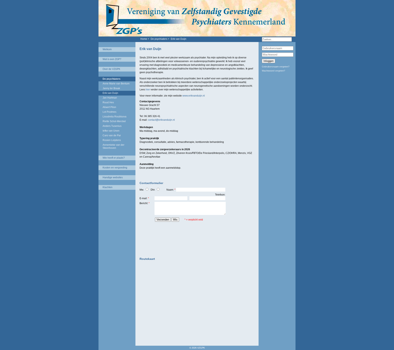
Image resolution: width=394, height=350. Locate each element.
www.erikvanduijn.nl (193, 95)
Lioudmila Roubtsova (114, 116)
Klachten (107, 187)
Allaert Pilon (109, 107)
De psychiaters (111, 78)
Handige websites (113, 177)
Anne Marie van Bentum (116, 83)
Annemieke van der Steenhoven (113, 146)
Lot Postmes (109, 111)
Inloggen (268, 60)
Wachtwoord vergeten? (273, 70)
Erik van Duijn (110, 93)
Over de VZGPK (111, 69)
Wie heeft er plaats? (114, 157)
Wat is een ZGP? (112, 59)
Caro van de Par (112, 135)
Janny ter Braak (111, 88)
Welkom (107, 49)
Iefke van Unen (111, 130)
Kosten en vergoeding (115, 167)
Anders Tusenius (112, 126)
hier (148, 89)
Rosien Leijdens (112, 140)
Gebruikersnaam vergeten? (275, 66)
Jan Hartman (110, 97)
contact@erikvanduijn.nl (161, 119)
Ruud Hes (108, 102)
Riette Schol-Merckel (114, 121)
